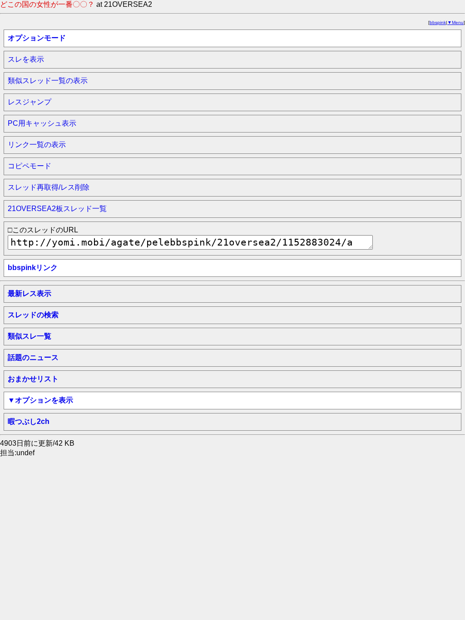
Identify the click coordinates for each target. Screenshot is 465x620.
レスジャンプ (29, 102)
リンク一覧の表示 (37, 144)
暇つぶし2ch (28, 421)
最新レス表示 (29, 293)
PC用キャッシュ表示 (42, 123)
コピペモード (29, 166)
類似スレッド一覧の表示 (48, 80)
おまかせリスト (33, 379)
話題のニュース (33, 357)
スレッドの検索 (33, 315)
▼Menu (455, 22)
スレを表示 (26, 59)
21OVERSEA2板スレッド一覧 (57, 208)
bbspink (438, 22)
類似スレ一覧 (29, 336)
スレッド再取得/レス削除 (48, 187)
